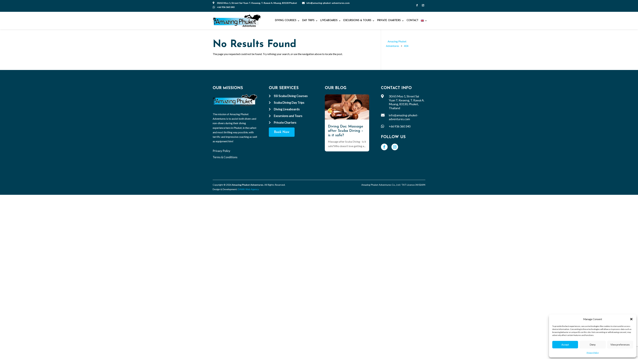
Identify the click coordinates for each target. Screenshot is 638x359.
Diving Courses (285, 20)
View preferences (620, 344)
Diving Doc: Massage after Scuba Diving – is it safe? (345, 131)
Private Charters (389, 20)
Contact (412, 20)
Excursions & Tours (357, 20)
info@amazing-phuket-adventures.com (328, 2)
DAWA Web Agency (248, 189)
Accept (565, 344)
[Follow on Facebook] (417, 5)
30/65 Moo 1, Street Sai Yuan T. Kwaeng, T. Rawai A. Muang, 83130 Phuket (257, 2)
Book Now (281, 132)
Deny (593, 344)
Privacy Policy (593, 352)
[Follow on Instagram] (423, 5)
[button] (631, 319)
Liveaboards (329, 20)
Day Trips (308, 20)
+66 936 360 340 (225, 7)
